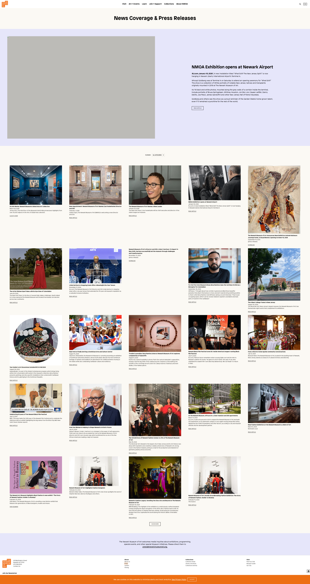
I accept (192, 579)
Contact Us (16, 566)
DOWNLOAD (251, 245)
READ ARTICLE (73, 218)
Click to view (14, 216)
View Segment (14, 507)
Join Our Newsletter (9, 573)
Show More (155, 524)
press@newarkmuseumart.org (155, 546)
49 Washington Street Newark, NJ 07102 (20, 561)
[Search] (300, 4)
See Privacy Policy (179, 579)
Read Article (198, 108)
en (305, 4)
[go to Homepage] (4, 4)
